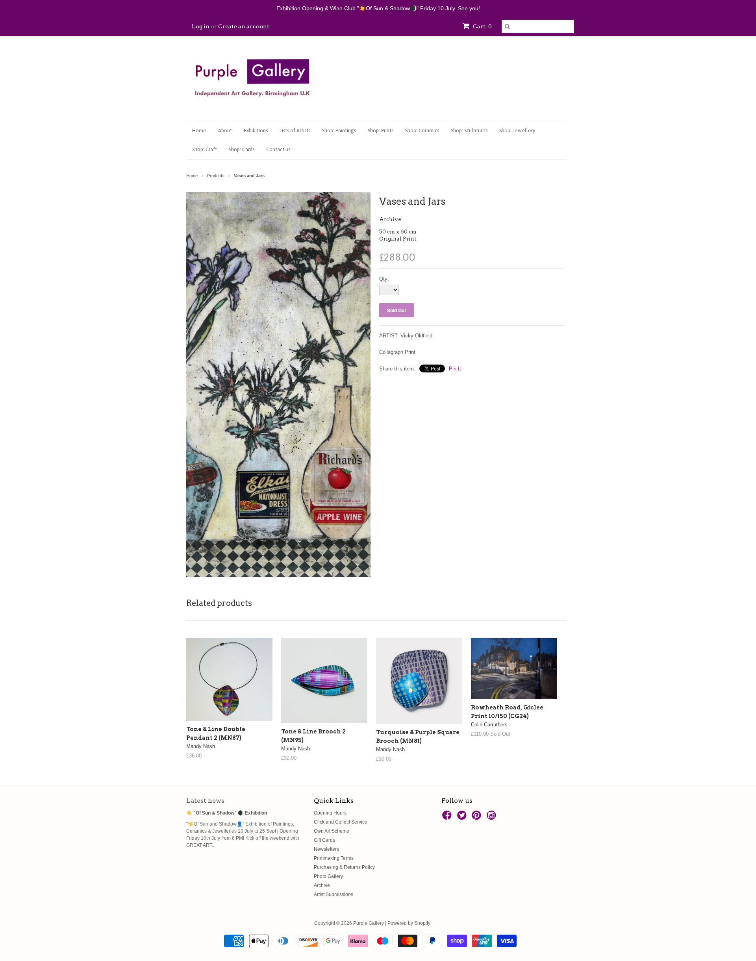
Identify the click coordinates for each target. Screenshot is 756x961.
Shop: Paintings (339, 130)
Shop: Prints (380, 130)
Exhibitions (256, 130)
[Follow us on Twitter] (463, 818)
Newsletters (326, 849)
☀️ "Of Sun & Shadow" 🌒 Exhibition (226, 813)
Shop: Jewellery (517, 130)
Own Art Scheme (331, 831)
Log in (200, 26)
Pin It (455, 369)
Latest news (205, 800)
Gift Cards (324, 840)
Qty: (384, 279)
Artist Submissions (333, 894)
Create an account (243, 26)
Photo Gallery (328, 876)
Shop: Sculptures (469, 130)
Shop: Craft (204, 149)
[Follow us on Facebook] (448, 818)
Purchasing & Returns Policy (344, 867)
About (225, 130)
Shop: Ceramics (422, 130)
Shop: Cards (241, 149)
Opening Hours (330, 813)
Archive (390, 219)
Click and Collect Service (340, 822)
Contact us (278, 149)
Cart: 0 (482, 26)
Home (199, 130)
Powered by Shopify (408, 923)
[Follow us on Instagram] (492, 818)
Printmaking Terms (334, 858)
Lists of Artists (295, 130)
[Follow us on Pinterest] (478, 818)
